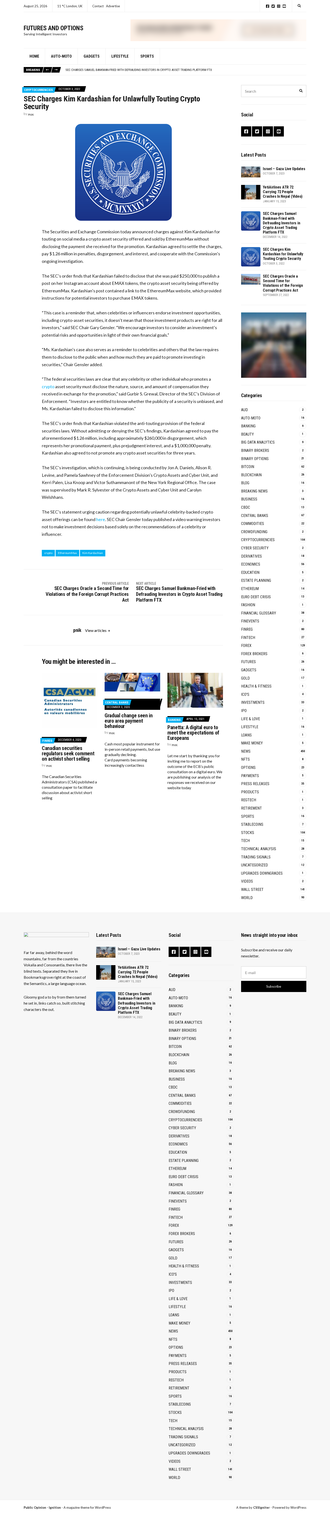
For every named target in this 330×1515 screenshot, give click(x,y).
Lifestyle (120, 56)
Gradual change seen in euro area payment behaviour (129, 720)
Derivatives (251, 556)
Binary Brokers (255, 450)
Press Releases (255, 783)
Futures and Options (53, 28)
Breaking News (254, 491)
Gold (245, 678)
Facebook (267, 6)
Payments (250, 775)
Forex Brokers (254, 653)
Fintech (248, 637)
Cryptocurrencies (38, 90)
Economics (250, 564)
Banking (174, 720)
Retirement (251, 808)
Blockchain (251, 475)
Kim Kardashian (92, 553)
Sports (147, 56)
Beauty (247, 434)
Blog (245, 483)
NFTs (245, 759)
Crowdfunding (254, 532)
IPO (244, 710)
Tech (245, 840)
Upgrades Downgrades (262, 873)
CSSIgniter (261, 1507)
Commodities (252, 523)
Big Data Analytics (258, 442)
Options (248, 767)
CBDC (245, 507)
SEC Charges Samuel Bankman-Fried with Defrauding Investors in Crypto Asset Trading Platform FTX (138, 70)
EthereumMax (67, 553)
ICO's (245, 694)
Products (250, 792)
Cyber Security (255, 548)
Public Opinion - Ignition (42, 1507)
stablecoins (252, 824)
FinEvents (250, 621)
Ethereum (250, 588)
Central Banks (117, 702)
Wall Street (252, 889)
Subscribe (273, 986)
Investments (253, 702)
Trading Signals (256, 857)
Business (249, 499)
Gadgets (92, 56)
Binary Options (255, 458)
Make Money (252, 743)
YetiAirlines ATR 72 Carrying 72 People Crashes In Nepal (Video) (282, 192)
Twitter (273, 6)
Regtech (248, 800)
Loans (246, 735)
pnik (31, 114)
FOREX (246, 645)
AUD (244, 410)
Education (250, 572)
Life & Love (250, 719)
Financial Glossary (258, 613)
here (100, 519)
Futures (248, 661)
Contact (98, 6)
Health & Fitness (256, 686)
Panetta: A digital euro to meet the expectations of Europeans (193, 732)
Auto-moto (61, 56)
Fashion (248, 605)
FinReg (47, 740)
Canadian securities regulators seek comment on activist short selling (68, 753)
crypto (48, 386)
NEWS (246, 751)
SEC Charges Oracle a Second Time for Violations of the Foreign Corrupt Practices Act (283, 283)
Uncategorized (254, 865)
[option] (185, 70)
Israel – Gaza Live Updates (284, 169)
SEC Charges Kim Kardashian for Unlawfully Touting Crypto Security (283, 254)
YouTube (284, 6)
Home (34, 56)
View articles (96, 630)
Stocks (247, 832)
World (247, 897)
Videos (247, 881)
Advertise (113, 6)
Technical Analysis (258, 849)
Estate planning (256, 580)
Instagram (278, 6)
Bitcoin (247, 466)
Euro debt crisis (256, 597)
